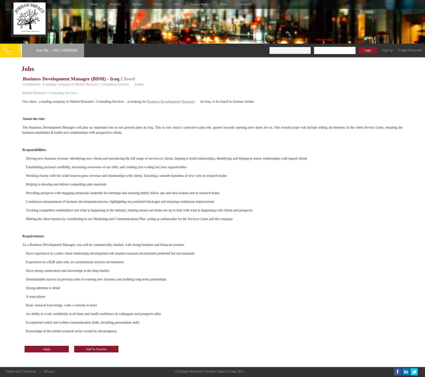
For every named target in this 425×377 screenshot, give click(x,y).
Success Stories (200, 4)
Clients (158, 4)
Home (94, 4)
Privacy (49, 371)
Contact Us (244, 4)
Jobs (176, 4)
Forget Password (410, 50)
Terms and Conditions (21, 371)
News (223, 4)
